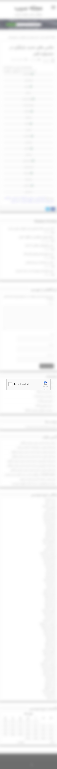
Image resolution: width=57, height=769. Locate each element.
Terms (47, 389)
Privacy (43, 389)
